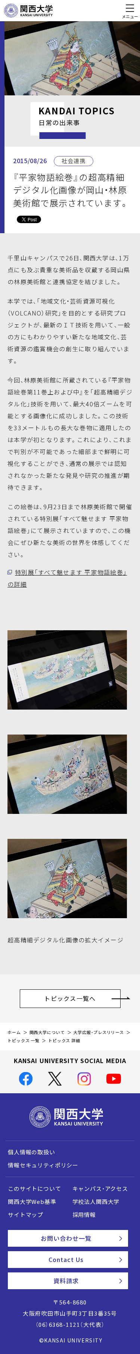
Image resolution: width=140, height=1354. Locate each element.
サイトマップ (25, 1215)
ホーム (14, 1032)
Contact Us (66, 1259)
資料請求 (66, 1280)
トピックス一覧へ (70, 998)
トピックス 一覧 (23, 1040)
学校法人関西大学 (96, 1202)
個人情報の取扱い (31, 1152)
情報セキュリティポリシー (43, 1165)
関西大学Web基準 (32, 1202)
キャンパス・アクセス (100, 1189)
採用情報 (84, 1215)
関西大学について (47, 1032)
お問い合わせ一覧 (66, 1238)
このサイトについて (34, 1189)
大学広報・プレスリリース (98, 1032)
